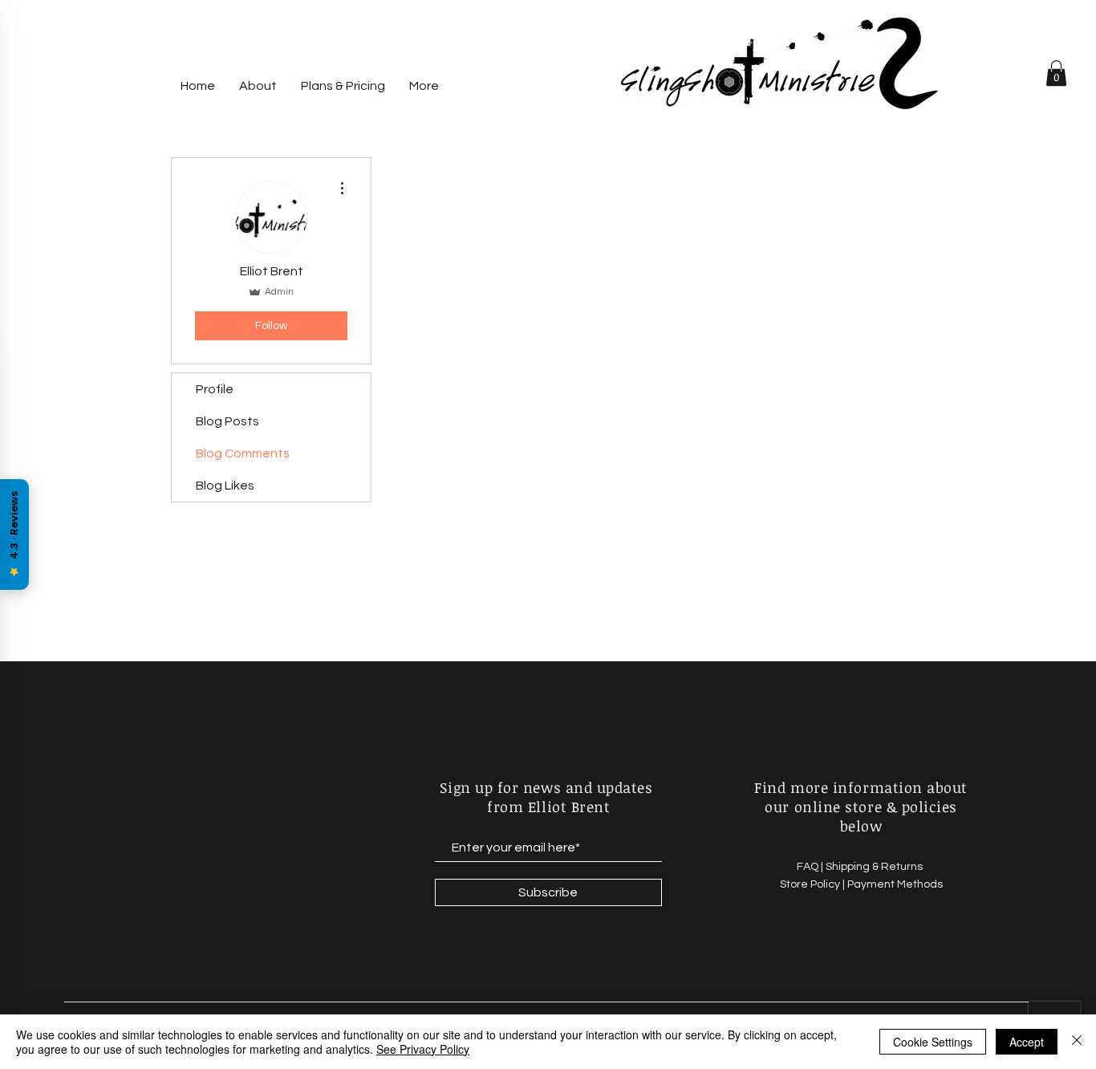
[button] (1056, 73)
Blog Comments (243, 453)
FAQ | (811, 866)
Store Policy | (813, 884)
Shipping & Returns (875, 866)
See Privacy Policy (422, 1049)
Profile (214, 389)
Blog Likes (225, 485)
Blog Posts (227, 421)
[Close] (1076, 1041)
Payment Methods (895, 884)
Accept (1026, 1042)
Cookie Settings (932, 1042)
